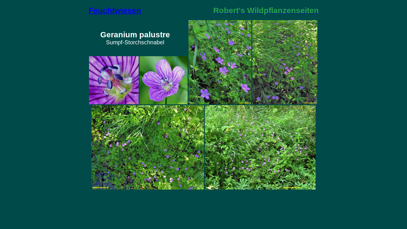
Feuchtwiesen (115, 10)
